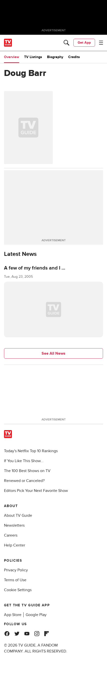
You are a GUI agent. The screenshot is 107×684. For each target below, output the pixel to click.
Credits (74, 57)
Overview (11, 57)
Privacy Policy (16, 570)
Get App (84, 42)
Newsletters (14, 525)
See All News (53, 353)
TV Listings (33, 57)
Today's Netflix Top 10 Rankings (31, 450)
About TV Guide (18, 515)
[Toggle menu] (101, 43)
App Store (12, 614)
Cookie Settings (18, 589)
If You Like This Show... (24, 460)
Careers (10, 535)
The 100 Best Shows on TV (27, 470)
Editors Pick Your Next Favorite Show (36, 490)
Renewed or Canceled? (24, 480)
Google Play (36, 614)
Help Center (14, 545)
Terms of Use (15, 580)
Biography (55, 57)
